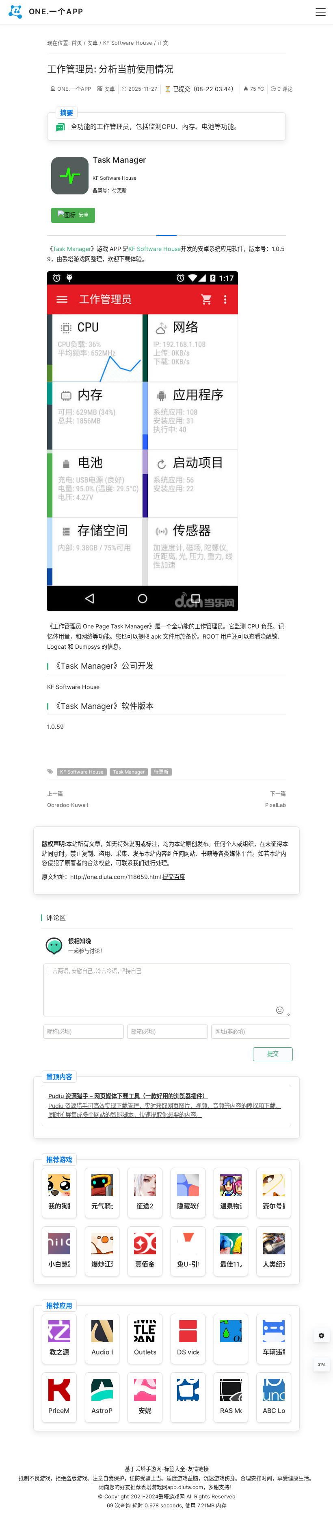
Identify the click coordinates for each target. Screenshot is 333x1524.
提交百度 (173, 876)
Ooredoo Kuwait (68, 805)
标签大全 (174, 1468)
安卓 (92, 42)
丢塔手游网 (148, 1468)
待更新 (161, 772)
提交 (273, 1054)
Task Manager (72, 248)
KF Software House (127, 42)
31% (321, 1365)
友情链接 (198, 1468)
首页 (76, 42)
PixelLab (275, 805)
